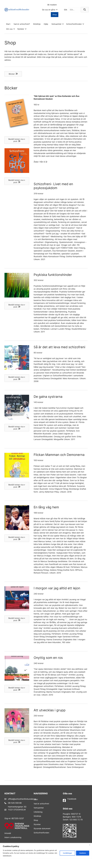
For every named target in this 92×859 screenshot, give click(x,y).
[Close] (89, 845)
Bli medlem (52, 5)
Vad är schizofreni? (22, 24)
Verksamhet (56, 24)
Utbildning (38, 812)
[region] (46, 851)
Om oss (9, 29)
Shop (54, 14)
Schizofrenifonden (74, 24)
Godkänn (82, 853)
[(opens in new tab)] (16, 828)
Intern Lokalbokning (12, 837)
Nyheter (20, 29)
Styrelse (37, 824)
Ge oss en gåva (48, 10)
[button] (56, 9)
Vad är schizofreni (41, 803)
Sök (65, 10)
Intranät (7, 833)
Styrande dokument (42, 828)
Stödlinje (37, 24)
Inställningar (67, 853)
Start (8, 24)
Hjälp (46, 24)
